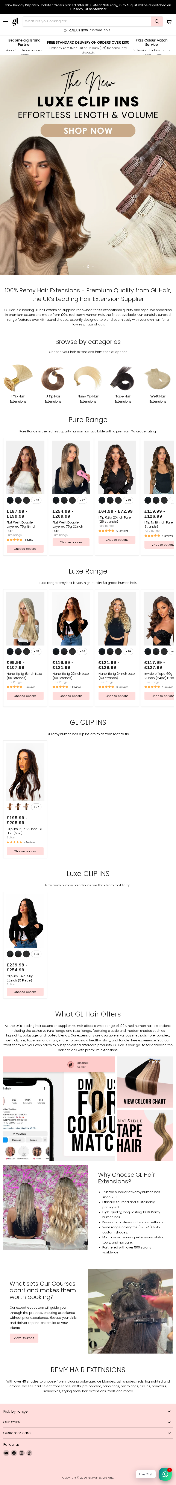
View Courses (24, 1206)
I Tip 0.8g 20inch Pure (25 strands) (115, 387)
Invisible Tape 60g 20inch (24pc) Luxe (159, 543)
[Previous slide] (12, 99)
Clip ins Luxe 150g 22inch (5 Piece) (20, 846)
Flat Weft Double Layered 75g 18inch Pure (21, 394)
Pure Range (14, 403)
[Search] (157, 21)
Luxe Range (14, 550)
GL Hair (11, 705)
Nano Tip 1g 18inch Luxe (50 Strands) (24, 543)
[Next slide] (164, 99)
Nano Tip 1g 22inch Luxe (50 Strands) (71, 543)
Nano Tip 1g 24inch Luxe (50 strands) (117, 543)
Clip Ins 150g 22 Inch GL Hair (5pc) (24, 698)
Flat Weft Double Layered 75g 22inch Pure (68, 394)
